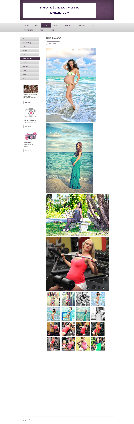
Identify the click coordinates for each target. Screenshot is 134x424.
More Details (28, 102)
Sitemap (28, 419)
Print (26, 419)
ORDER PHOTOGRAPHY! (53, 43)
